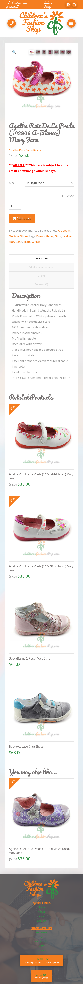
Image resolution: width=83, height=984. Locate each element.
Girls (58, 236)
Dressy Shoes (44, 236)
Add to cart (24, 218)
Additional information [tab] (41, 267)
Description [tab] (41, 258)
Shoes (24, 236)
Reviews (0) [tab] (41, 284)
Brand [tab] (41, 275)
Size (12, 183)
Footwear (63, 230)
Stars (27, 242)
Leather (67, 236)
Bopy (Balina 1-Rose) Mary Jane (29, 658)
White (36, 242)
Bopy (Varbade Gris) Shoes (26, 746)
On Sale (14, 236)
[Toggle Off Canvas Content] (71, 23)
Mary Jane (15, 242)
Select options (43, 462)
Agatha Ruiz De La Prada (25, 150)
